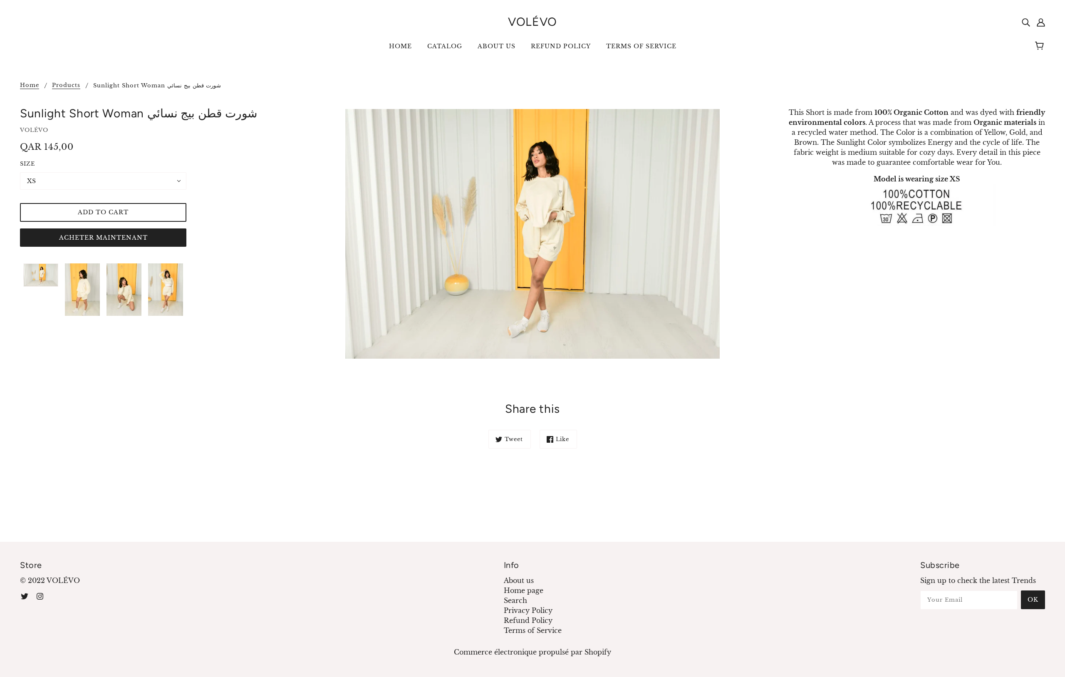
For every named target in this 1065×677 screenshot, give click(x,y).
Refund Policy (528, 620)
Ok (1033, 599)
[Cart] (1041, 46)
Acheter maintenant (103, 237)
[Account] (1040, 21)
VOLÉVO (532, 22)
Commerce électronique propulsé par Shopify (532, 652)
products (66, 85)
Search (515, 600)
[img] (1025, 21)
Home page (523, 590)
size (27, 163)
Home (29, 85)
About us (519, 580)
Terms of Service (533, 630)
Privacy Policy (528, 610)
